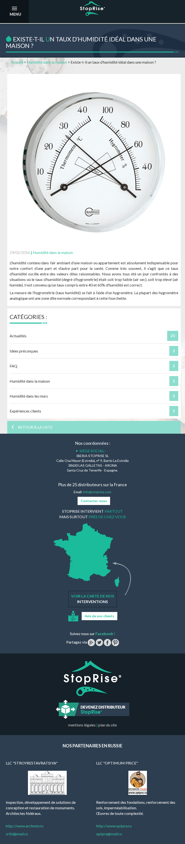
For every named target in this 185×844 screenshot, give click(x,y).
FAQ (13, 366)
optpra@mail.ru (109, 833)
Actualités (18, 335)
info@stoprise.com (97, 492)
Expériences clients (25, 411)
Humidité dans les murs (29, 396)
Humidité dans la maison (47, 62)
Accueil (17, 62)
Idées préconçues (24, 351)
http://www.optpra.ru (114, 826)
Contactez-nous (94, 501)
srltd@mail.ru (17, 833)
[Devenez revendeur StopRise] (92, 708)
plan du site (107, 725)
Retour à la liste (35, 427)
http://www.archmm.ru (24, 826)
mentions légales (82, 725)
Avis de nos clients (99, 616)
